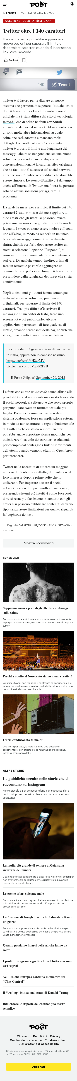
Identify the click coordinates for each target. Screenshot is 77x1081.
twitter (8, 530)
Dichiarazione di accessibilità (38, 1044)
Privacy (55, 1036)
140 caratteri (23, 525)
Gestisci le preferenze (26, 1040)
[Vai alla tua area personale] (72, 4)
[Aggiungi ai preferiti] (24, 60)
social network (59, 525)
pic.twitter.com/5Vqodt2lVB (27, 366)
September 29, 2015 (50, 377)
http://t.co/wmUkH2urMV (25, 360)
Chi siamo (23, 1036)
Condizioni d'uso (56, 1040)
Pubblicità (40, 1036)
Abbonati (38, 1067)
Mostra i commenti (39, 543)
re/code (40, 525)
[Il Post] (38, 4)
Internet (9, 13)
